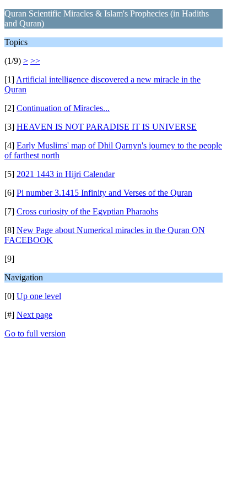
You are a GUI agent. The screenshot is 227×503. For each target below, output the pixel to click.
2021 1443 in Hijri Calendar (66, 174)
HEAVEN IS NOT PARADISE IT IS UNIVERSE (107, 126)
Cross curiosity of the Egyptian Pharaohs (87, 211)
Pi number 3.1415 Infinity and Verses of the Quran (104, 192)
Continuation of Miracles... (63, 108)
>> (35, 60)
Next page (34, 314)
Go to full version (35, 333)
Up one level (39, 296)
